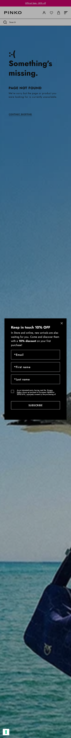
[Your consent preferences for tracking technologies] (6, 732)
